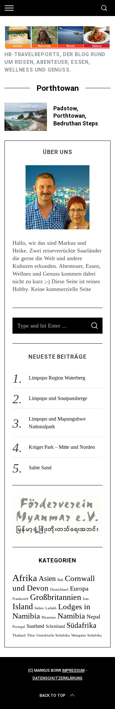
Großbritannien (55, 597)
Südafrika (81, 625)
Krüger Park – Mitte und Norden (62, 447)
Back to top (52, 695)
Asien (47, 578)
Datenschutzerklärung (57, 678)
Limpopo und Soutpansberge (58, 398)
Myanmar (49, 617)
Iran (86, 599)
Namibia (71, 615)
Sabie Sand (40, 467)
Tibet (31, 635)
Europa (79, 588)
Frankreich (20, 599)
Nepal (93, 616)
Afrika (24, 578)
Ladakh (51, 608)
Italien (39, 608)
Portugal (18, 626)
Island (22, 606)
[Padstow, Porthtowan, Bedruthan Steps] (25, 117)
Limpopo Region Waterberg (57, 377)
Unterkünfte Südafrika (53, 635)
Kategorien (57, 560)
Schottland (55, 626)
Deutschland (59, 589)
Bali (60, 580)
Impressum (73, 670)
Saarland (35, 626)
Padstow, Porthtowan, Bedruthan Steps (75, 116)
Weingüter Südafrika (86, 635)
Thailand (19, 635)
